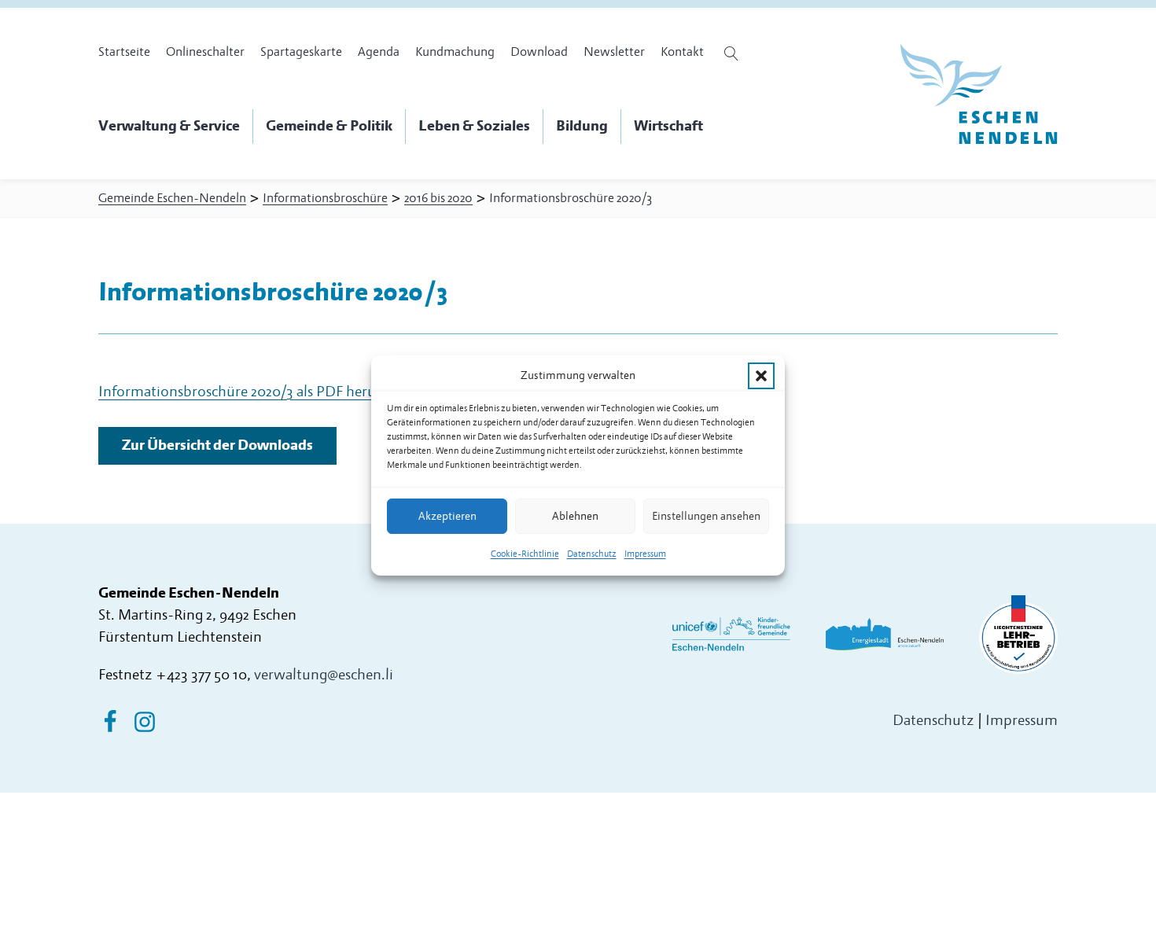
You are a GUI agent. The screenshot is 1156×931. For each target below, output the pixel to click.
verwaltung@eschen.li (323, 675)
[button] (761, 376)
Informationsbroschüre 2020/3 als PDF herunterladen (268, 392)
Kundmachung (455, 52)
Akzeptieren (447, 516)
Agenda (378, 52)
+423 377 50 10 (201, 675)
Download (539, 52)
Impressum (645, 554)
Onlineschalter (205, 52)
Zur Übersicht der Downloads (217, 445)
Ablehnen (575, 516)
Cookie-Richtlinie (525, 554)
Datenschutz (592, 554)
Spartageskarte (301, 52)
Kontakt (682, 52)
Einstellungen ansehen (706, 516)
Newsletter (614, 52)
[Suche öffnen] (733, 53)
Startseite (124, 52)
